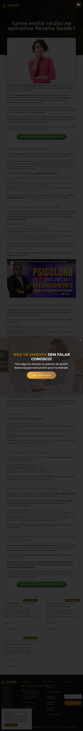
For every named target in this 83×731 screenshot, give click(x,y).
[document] (41, 365)
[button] (80, 340)
